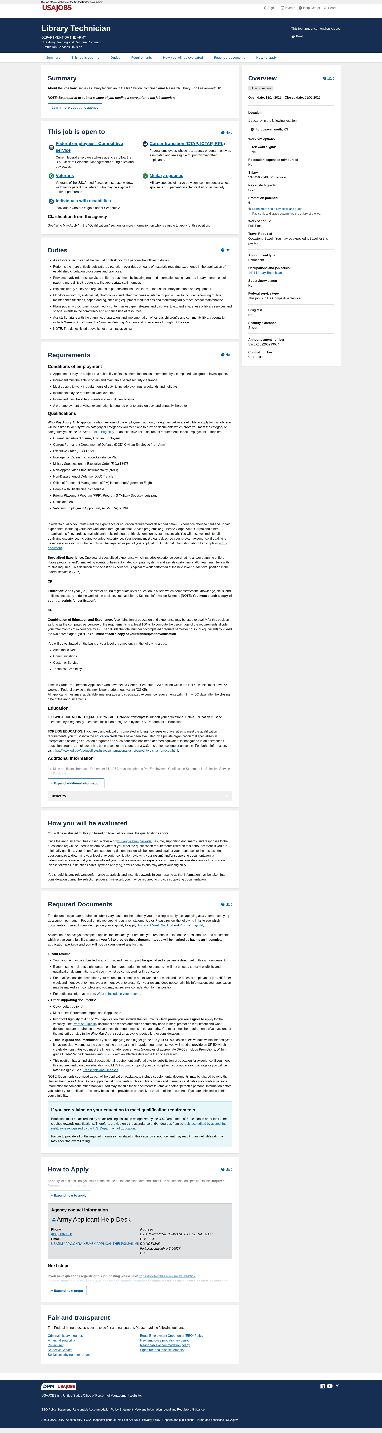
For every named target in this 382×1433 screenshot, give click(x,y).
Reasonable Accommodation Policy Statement (103, 1409)
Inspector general (104, 1419)
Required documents (229, 57)
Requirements (141, 57)
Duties (115, 57)
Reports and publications (178, 1419)
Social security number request (69, 1354)
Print (299, 36)
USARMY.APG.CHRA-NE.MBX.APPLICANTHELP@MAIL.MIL (95, 1243)
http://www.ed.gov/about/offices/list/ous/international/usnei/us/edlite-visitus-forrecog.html (116, 750)
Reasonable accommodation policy (165, 1345)
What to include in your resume (118, 993)
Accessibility (74, 1419)
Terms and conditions (210, 1419)
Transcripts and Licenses (100, 1070)
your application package (134, 841)
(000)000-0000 (61, 1234)
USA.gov (232, 1419)
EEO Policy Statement (56, 1409)
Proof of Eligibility (101, 432)
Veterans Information (148, 1409)
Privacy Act (55, 1345)
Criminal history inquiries (65, 1335)
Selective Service (60, 1350)
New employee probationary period (165, 1340)
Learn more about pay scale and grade (277, 208)
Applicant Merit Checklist (155, 925)
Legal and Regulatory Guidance (184, 1409)
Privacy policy (151, 1419)
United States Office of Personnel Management (96, 1395)
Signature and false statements (162, 1350)
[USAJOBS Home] (58, 8)
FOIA (87, 1419)
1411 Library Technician (265, 272)
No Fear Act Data (129, 1419)
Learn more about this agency (75, 107)
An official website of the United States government (74, 2)
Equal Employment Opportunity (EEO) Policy (171, 1335)
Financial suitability (61, 1340)
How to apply (266, 57)
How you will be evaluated (183, 57)
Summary (53, 57)
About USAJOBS (52, 1419)
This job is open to (85, 57)
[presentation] (291, 129)
